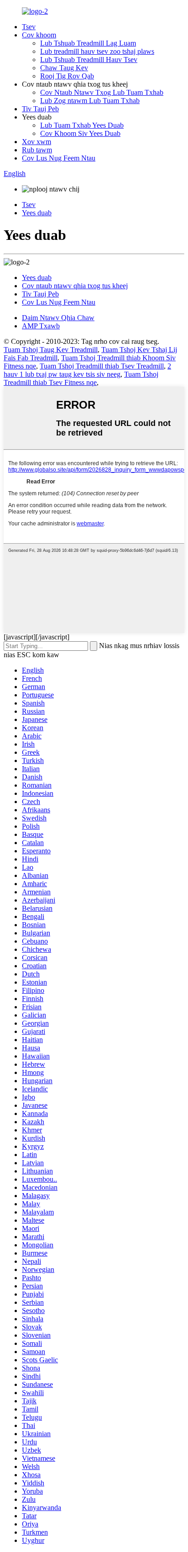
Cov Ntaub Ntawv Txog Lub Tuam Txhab (101, 92)
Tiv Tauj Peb (40, 109)
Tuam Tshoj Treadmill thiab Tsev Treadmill (102, 366)
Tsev (29, 27)
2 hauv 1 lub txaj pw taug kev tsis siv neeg (87, 370)
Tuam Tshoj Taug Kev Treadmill (51, 349)
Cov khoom (39, 35)
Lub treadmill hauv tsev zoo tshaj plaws (97, 51)
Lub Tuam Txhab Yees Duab (82, 125)
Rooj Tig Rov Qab (67, 76)
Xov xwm (36, 141)
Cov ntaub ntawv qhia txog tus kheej (75, 286)
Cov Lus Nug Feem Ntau (58, 158)
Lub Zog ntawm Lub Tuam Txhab (90, 100)
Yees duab (37, 213)
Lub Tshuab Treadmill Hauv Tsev (88, 59)
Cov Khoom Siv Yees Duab (80, 133)
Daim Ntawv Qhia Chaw (58, 318)
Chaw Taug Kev (64, 68)
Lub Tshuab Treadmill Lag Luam (88, 43)
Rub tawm (37, 150)
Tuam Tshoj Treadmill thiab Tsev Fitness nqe (81, 378)
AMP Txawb (41, 326)
